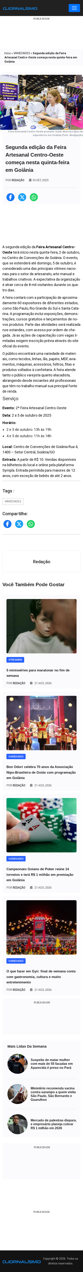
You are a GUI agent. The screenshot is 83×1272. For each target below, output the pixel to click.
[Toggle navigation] (74, 8)
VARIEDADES (21, 53)
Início (7, 53)
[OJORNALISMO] (20, 8)
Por (15, 683)
